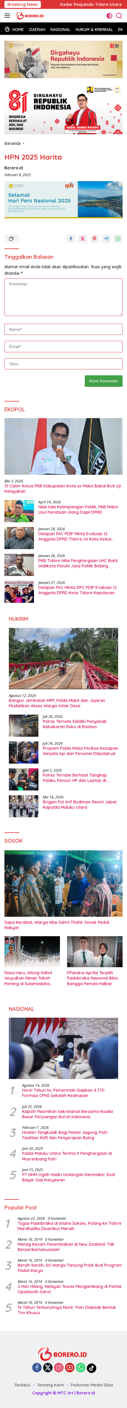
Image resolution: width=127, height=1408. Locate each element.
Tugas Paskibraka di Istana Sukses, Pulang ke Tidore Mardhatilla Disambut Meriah (69, 1226)
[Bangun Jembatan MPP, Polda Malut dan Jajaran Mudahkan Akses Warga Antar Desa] (63, 658)
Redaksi (22, 1385)
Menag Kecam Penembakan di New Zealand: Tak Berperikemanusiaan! (66, 1247)
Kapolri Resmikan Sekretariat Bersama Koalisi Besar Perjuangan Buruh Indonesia (67, 1114)
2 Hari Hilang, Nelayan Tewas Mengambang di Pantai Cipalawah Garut (69, 1289)
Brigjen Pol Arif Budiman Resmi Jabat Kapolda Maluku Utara (80, 804)
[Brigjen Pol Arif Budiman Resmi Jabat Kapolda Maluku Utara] (23, 806)
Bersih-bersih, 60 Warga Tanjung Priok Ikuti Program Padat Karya (70, 1268)
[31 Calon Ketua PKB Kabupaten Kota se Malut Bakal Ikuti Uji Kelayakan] (63, 446)
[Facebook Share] (70, 238)
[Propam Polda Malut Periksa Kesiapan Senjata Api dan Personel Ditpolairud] (23, 752)
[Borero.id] (29, 16)
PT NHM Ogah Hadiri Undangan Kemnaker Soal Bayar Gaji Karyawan (68, 1177)
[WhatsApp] (80, 1368)
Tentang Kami (50, 1385)
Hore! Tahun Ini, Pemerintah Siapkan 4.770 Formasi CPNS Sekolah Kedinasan (63, 1093)
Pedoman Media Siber (92, 1385)
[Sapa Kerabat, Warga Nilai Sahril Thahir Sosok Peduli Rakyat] (63, 883)
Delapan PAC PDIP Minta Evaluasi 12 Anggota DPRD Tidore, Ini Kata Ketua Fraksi (74, 536)
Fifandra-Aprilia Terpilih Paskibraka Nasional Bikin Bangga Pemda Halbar (92, 978)
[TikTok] (91, 1368)
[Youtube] (69, 1368)
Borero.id (13, 168)
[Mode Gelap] (109, 16)
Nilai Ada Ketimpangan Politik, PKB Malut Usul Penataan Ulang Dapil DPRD (78, 509)
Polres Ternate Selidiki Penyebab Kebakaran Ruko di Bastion (75, 724)
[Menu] (8, 16)
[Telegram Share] (106, 238)
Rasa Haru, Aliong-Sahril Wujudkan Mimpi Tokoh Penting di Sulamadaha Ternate (28, 978)
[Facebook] (37, 1368)
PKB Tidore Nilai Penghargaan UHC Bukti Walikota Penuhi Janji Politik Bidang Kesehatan (78, 563)
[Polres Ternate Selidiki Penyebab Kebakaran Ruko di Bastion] (23, 726)
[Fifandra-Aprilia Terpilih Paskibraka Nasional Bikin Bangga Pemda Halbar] (95, 951)
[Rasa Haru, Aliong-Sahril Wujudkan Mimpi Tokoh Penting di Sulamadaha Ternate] (32, 951)
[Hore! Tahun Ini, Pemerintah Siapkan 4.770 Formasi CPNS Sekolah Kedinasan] (63, 1048)
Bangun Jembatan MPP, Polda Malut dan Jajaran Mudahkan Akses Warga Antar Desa (57, 703)
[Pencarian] (119, 16)
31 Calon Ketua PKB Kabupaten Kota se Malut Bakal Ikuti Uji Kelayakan (62, 488)
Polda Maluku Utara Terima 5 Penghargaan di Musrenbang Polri (67, 1156)
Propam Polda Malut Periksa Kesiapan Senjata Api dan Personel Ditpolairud (80, 751)
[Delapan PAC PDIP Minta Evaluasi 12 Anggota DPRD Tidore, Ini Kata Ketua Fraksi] (19, 538)
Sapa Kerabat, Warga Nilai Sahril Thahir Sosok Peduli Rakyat (56, 925)
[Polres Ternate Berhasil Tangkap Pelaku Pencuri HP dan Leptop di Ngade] (23, 779)
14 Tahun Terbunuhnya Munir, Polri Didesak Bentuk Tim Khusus (67, 1310)
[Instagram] (59, 1368)
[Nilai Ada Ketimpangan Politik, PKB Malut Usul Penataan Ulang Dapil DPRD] (19, 511)
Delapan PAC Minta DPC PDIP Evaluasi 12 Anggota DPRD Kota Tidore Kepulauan (77, 590)
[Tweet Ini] (82, 238)
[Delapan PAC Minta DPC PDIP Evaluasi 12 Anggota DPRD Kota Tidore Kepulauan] (19, 592)
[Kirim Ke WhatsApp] (118, 238)
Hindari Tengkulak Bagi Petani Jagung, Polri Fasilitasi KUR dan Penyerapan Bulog (65, 1135)
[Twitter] (48, 1368)
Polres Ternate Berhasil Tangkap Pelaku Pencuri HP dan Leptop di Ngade (75, 777)
